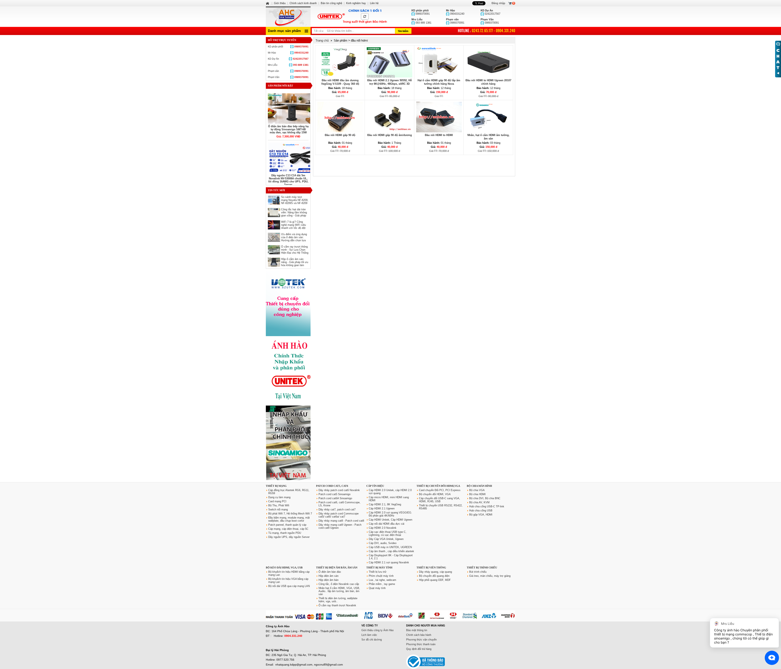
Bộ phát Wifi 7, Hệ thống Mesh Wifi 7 (290, 513)
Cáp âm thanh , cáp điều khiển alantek (391, 551)
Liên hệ (374, 3)
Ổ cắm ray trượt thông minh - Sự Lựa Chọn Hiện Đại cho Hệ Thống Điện (294, 251)
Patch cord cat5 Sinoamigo (334, 494)
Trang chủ (322, 40)
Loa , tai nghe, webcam (382, 579)
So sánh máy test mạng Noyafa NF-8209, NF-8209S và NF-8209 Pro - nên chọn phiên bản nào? (294, 203)
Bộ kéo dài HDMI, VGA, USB (284, 567)
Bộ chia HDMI (477, 494)
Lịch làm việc (369, 634)
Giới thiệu (280, 3)
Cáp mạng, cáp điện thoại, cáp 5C (288, 528)
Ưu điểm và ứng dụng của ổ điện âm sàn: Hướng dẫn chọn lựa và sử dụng (294, 239)
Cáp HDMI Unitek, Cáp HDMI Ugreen (390, 519)
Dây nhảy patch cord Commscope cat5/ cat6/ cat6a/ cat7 (339, 515)
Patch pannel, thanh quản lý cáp (287, 524)
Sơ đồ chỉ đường (371, 639)
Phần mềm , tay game (382, 584)
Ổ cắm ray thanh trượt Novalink (337, 605)
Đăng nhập (498, 3)
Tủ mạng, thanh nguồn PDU (284, 532)
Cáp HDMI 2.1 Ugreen (382, 508)
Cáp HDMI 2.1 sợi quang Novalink (389, 562)
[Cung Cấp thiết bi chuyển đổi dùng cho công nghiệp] (288, 335)
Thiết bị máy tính (379, 567)
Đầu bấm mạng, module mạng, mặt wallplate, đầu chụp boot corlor (289, 519)
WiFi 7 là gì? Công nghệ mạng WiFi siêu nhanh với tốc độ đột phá (293, 226)
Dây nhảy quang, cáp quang (435, 571)
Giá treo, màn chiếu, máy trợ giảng (489, 575)
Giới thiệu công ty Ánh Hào (377, 630)
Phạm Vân (288, 77)
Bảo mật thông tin (416, 630)
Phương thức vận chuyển (421, 639)
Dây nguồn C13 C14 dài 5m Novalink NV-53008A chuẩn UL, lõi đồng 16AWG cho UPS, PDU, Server (288, 180)
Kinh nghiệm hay (356, 3)
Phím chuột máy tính (381, 575)
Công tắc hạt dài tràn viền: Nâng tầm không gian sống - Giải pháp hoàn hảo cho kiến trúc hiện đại (294, 215)
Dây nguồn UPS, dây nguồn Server (289, 536)
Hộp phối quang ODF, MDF (435, 579)
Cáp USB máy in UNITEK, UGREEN (390, 547)
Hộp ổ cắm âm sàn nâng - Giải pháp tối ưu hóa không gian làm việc (294, 264)
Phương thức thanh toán (420, 644)
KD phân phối (288, 46)
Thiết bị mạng (276, 485)
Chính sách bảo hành (418, 634)
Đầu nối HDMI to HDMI (439, 135)
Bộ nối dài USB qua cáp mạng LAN (289, 586)
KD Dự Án (288, 58)
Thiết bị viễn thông (431, 567)
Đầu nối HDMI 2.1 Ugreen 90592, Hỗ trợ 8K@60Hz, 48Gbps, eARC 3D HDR (389, 84)
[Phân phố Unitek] (352, 17)
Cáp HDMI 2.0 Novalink (382, 527)
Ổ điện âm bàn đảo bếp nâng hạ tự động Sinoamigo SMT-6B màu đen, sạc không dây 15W (288, 129)
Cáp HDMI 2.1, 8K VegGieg (385, 504)
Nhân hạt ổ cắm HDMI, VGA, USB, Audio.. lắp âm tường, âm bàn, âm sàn (339, 591)
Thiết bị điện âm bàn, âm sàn (336, 567)
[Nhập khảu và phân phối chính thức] (288, 479)
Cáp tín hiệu (375, 485)
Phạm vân (288, 71)
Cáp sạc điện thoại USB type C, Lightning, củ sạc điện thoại (387, 533)
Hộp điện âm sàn (328, 575)
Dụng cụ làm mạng (279, 497)
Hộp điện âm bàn (328, 579)
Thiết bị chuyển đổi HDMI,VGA (438, 485)
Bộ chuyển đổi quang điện (434, 575)
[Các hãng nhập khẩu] (288, 402)
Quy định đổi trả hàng (418, 648)
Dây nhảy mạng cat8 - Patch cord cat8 (341, 520)
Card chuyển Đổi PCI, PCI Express (439, 490)
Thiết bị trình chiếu (482, 567)
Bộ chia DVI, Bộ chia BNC (484, 498)
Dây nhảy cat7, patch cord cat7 (337, 509)
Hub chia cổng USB (480, 510)
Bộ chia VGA (477, 490)
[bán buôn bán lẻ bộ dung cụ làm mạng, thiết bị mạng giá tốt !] (390, 619)
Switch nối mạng (278, 509)
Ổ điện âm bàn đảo (330, 571)
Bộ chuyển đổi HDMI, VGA (435, 494)
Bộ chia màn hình (479, 485)
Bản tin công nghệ (331, 3)
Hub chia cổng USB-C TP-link (486, 506)
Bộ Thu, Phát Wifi (278, 505)
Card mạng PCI (277, 501)
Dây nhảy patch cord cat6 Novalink (339, 490)
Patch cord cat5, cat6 (332, 485)
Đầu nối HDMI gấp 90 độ (340, 135)
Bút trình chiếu (477, 571)
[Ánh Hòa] (268, 3)
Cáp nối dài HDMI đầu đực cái (386, 523)
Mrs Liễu (288, 65)
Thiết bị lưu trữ (377, 571)
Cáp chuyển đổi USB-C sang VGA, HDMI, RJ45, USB (439, 500)
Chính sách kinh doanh (303, 3)
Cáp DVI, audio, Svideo (382, 543)
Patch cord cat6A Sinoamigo (335, 498)
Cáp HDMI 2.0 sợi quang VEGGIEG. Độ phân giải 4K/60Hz (390, 514)
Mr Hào (288, 52)
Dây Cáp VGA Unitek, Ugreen (386, 539)
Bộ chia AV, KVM (479, 502)
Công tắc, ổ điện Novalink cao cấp (339, 584)
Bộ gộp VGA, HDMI (480, 514)
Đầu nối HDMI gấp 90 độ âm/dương (389, 135)
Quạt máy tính (377, 588)
